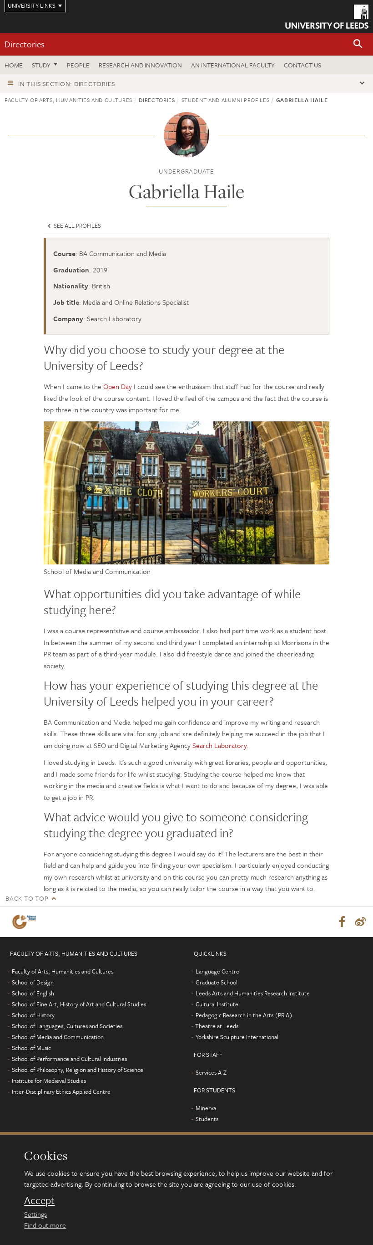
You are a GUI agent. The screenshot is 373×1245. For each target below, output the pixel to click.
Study (41, 65)
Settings (35, 1214)
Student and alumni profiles (225, 100)
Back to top (26, 898)
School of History (33, 1015)
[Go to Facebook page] (342, 922)
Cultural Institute (217, 1004)
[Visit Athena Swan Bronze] (26, 921)
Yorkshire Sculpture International (237, 1036)
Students (207, 1118)
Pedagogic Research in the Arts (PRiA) (244, 1015)
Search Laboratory (219, 745)
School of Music (31, 1047)
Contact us (302, 65)
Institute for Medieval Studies (49, 1080)
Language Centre (217, 971)
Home (14, 65)
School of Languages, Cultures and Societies (67, 1025)
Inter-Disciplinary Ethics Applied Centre (61, 1091)
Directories (25, 44)
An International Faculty (233, 65)
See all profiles (76, 225)
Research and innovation (140, 65)
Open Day (117, 386)
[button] (358, 44)
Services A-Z (211, 1072)
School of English (33, 993)
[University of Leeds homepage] (326, 17)
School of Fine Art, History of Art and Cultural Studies (79, 1004)
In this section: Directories (66, 83)
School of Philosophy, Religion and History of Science (77, 1069)
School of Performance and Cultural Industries (69, 1058)
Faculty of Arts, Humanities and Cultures (68, 100)
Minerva (206, 1107)
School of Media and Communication (58, 1036)
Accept (39, 1200)
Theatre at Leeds (216, 1025)
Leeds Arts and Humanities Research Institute (253, 993)
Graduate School (216, 982)
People (78, 65)
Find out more (45, 1225)
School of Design (33, 982)
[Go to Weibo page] (360, 922)
